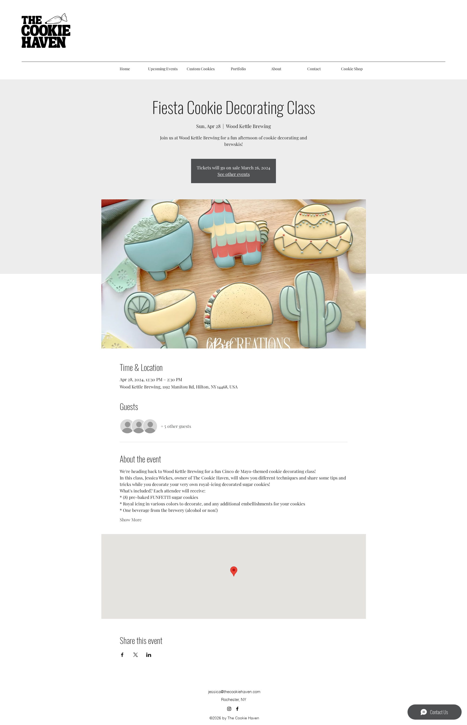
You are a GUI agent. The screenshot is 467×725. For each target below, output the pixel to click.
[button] (238, 69)
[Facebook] (237, 708)
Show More (131, 519)
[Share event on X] (135, 655)
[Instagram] (229, 708)
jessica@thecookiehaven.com (234, 691)
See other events (234, 174)
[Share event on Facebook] (122, 655)
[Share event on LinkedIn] (148, 655)
